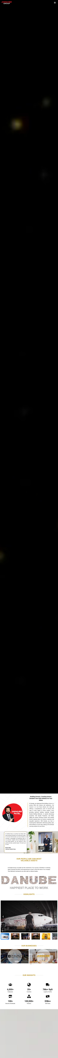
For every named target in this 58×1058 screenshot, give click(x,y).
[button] (2, 956)
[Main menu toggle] (55, 2)
